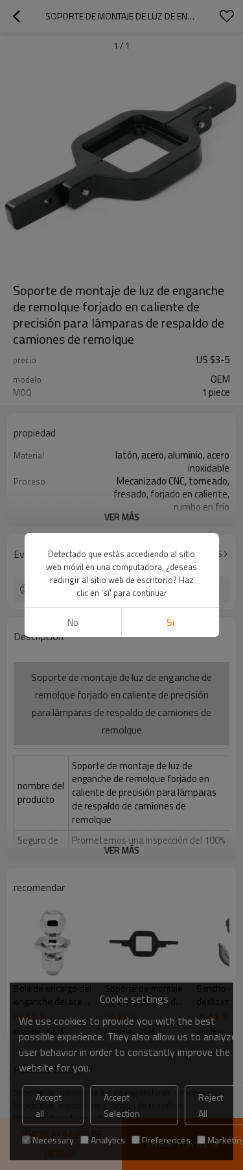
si (170, 622)
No (72, 622)
